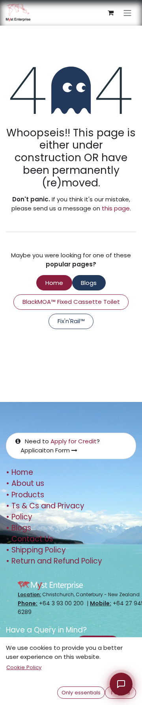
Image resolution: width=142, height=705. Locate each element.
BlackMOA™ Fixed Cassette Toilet (71, 302)
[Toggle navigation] (127, 13)
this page (116, 208)
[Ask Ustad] (121, 684)
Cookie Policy (23, 667)
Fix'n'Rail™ (71, 321)
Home (54, 283)
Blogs (89, 283)
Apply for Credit (73, 441)
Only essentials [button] (81, 692)
